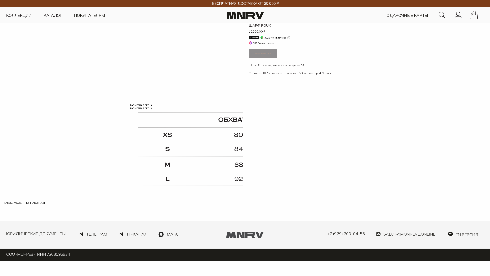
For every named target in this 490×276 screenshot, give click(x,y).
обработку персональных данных (217, 234)
